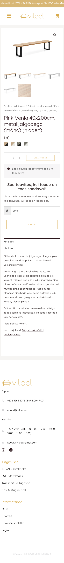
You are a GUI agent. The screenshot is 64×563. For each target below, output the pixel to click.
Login (5, 530)
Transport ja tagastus (16, 483)
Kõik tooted (19, 106)
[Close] (61, 2)
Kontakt (7, 516)
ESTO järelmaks (12, 476)
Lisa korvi (40, 158)
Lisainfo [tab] (8, 248)
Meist (5, 509)
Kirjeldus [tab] (9, 241)
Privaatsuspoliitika (13, 523)
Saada (32, 224)
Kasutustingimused (14, 490)
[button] (9, 15)
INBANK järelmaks (14, 469)
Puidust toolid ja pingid (40, 106)
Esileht (7, 106)
